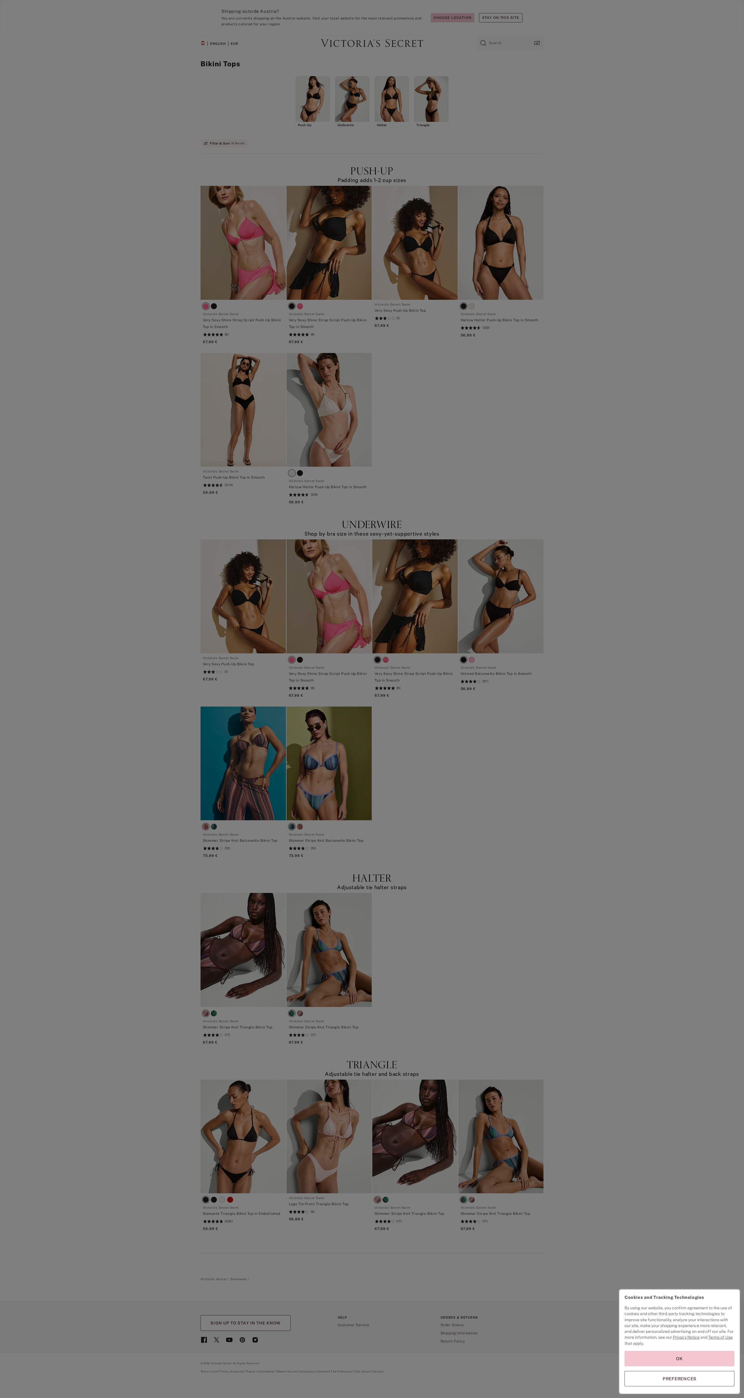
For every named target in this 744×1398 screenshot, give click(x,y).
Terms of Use (720, 1337)
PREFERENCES (679, 1378)
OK (679, 1358)
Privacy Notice (686, 1337)
